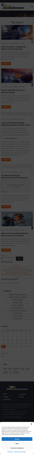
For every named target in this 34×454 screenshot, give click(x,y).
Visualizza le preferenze (17, 448)
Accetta (17, 439)
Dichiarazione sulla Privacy (20, 451)
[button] (31, 424)
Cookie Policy (10, 451)
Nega (17, 443)
